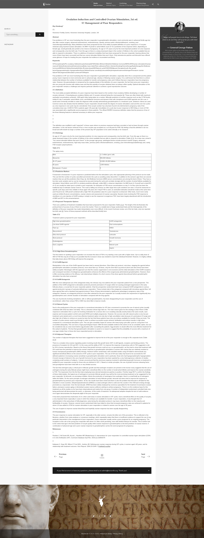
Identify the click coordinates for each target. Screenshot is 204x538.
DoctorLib (84, 534)
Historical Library (106, 534)
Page (62, 455)
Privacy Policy (118, 534)
